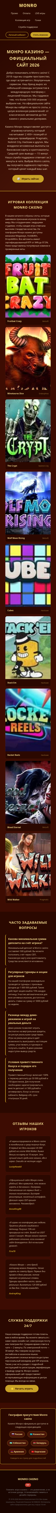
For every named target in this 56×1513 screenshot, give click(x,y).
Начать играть (24, 1388)
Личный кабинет (17, 35)
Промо (14, 13)
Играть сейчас (30, 178)
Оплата (26, 13)
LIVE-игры (40, 13)
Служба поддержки (28, 27)
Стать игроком (40, 35)
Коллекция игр (22, 20)
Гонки (38, 20)
